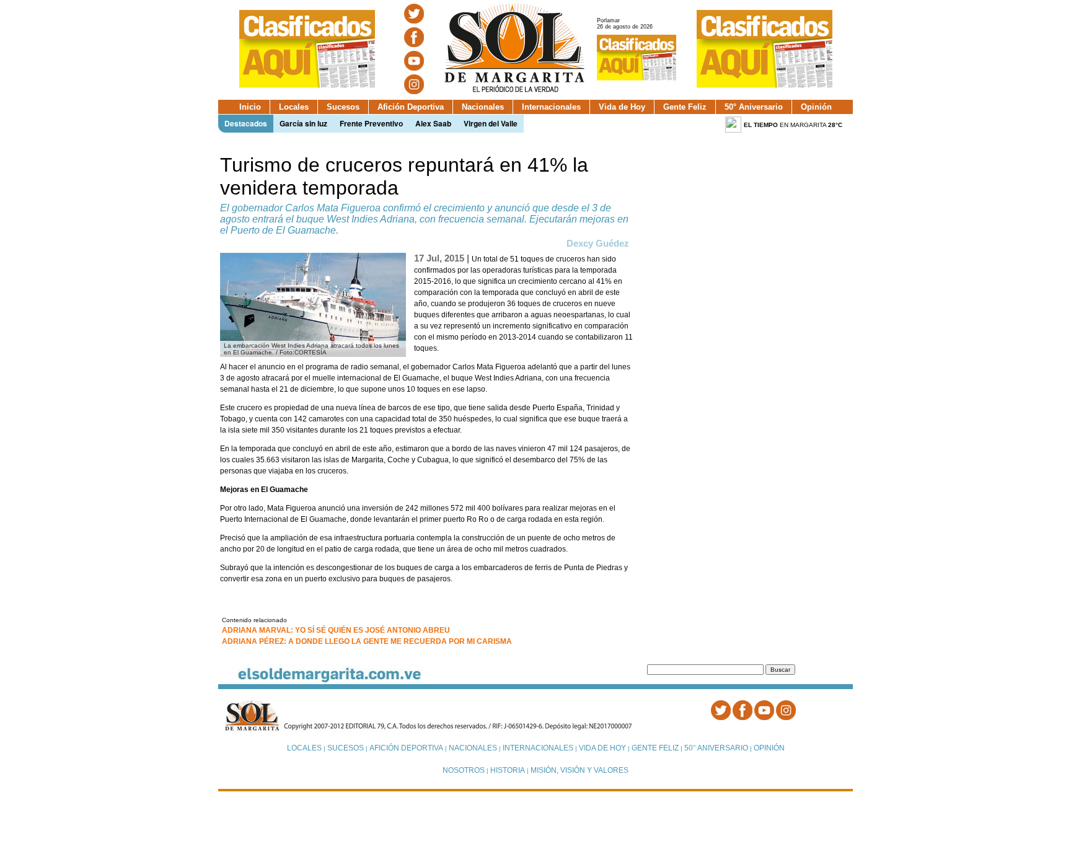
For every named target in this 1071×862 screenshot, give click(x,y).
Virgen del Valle (491, 123)
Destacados (245, 123)
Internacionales (551, 107)
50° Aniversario (754, 107)
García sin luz (303, 123)
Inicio (250, 107)
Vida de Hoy (622, 107)
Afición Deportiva (410, 107)
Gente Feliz (685, 107)
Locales (294, 107)
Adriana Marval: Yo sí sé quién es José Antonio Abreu (336, 630)
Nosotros (464, 770)
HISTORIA (507, 770)
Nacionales (483, 107)
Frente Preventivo (371, 123)
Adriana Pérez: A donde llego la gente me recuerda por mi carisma (367, 641)
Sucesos (343, 107)
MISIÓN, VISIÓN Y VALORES (579, 770)
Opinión (816, 107)
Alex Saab (433, 123)
